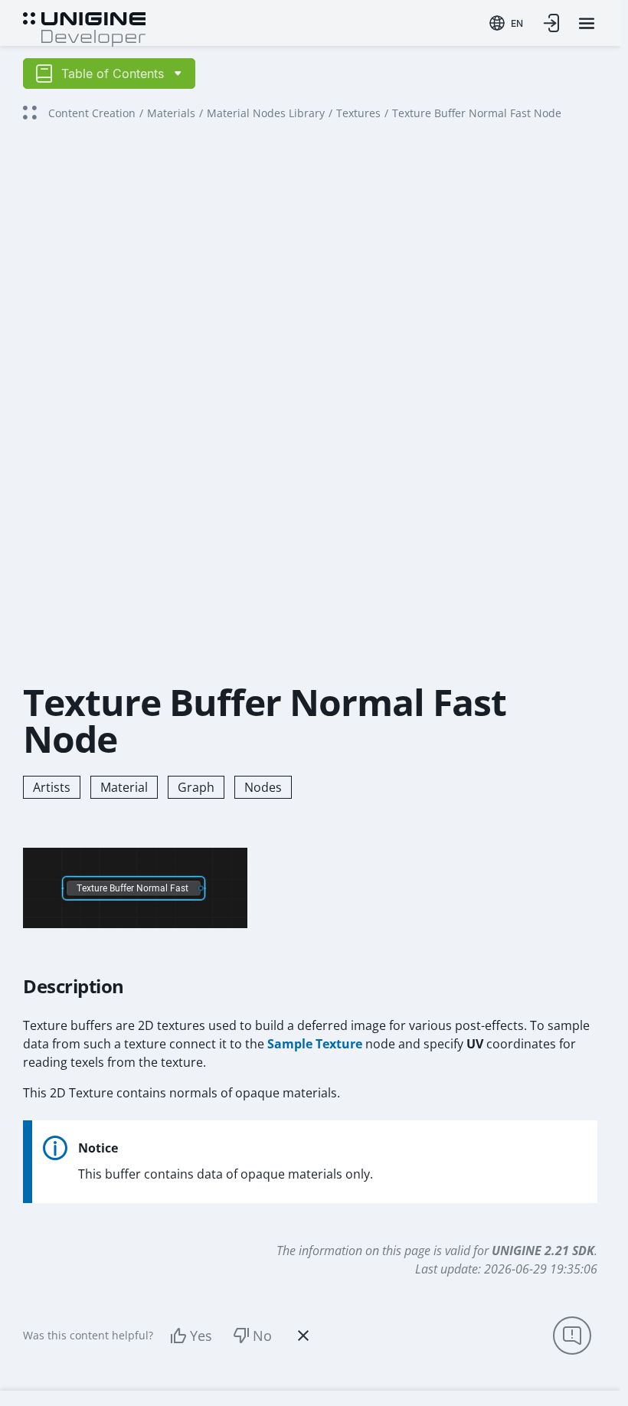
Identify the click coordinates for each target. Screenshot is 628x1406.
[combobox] (506, 23)
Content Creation (92, 113)
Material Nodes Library (266, 113)
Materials (171, 113)
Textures (358, 113)
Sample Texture (314, 1043)
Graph (196, 787)
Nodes (263, 787)
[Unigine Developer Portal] (84, 27)
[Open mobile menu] (586, 23)
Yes (201, 1335)
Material (124, 787)
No (262, 1335)
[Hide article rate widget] (303, 1335)
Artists (51, 787)
